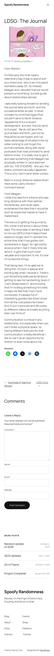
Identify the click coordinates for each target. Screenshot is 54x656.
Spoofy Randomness (16, 4)
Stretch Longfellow (22, 61)
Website (8, 490)
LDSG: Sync (42, 382)
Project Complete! (15, 573)
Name (7, 464)
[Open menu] (48, 4)
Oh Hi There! (11, 564)
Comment (9, 429)
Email (7, 477)
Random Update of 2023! (14, 545)
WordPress (45, 650)
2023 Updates (12, 555)
